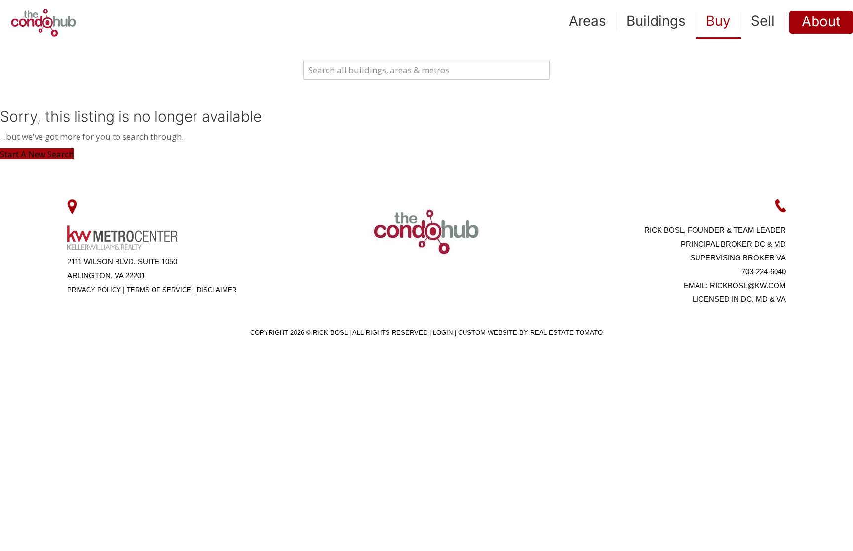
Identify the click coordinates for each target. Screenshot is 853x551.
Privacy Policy (94, 290)
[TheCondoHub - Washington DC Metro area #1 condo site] (43, 22)
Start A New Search (37, 154)
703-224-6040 (763, 271)
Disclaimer (216, 290)
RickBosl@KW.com (748, 285)
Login (444, 332)
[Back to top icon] (805, 530)
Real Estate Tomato (566, 332)
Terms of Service (159, 290)
